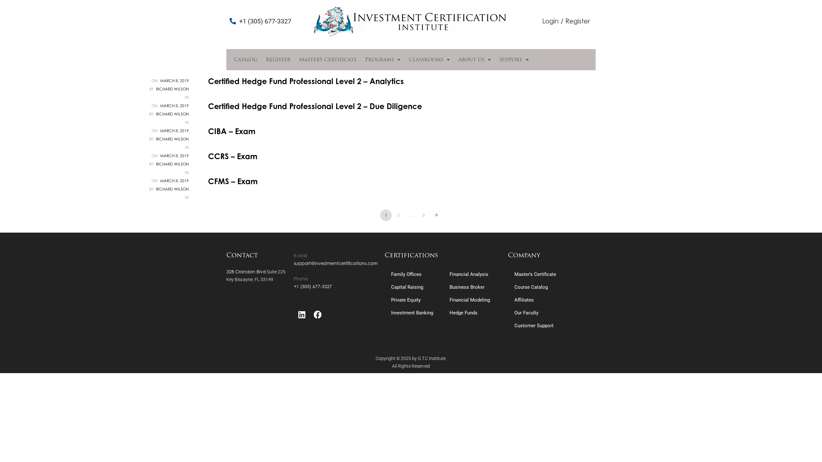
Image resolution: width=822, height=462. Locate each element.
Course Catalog (531, 287)
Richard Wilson (172, 89)
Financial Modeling (470, 300)
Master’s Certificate (328, 60)
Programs (379, 60)
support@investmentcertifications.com (336, 263)
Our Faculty (526, 313)
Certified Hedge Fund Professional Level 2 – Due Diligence (315, 106)
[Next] (436, 215)
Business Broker (467, 287)
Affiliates (524, 300)
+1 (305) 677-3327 (313, 286)
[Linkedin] (302, 315)
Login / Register (566, 21)
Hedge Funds (463, 313)
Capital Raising (407, 287)
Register (278, 60)
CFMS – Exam (233, 181)
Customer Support (534, 326)
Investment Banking (412, 313)
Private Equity (406, 300)
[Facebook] (318, 315)
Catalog (246, 60)
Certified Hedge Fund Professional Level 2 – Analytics (306, 81)
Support (510, 60)
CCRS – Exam (233, 156)
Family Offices (406, 274)
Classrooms (426, 60)
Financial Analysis (469, 274)
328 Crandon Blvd (246, 271)
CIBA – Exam (232, 131)
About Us (471, 60)
